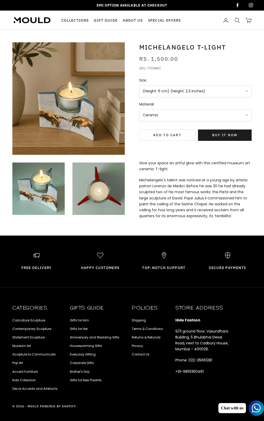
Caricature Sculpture (28, 320)
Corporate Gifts (82, 363)
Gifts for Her (79, 329)
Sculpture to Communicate (33, 354)
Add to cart (167, 135)
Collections (75, 20)
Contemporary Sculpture (31, 329)
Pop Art (17, 363)
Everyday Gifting (83, 354)
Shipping (139, 320)
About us (133, 20)
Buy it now (224, 135)
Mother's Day (80, 371)
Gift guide (106, 20)
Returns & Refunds (146, 337)
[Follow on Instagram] (250, 5)
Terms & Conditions (147, 329)
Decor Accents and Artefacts (34, 388)
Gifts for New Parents (86, 380)
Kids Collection (24, 380)
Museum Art (21, 346)
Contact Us (141, 354)
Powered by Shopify (58, 406)
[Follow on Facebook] (237, 5)
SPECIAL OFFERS (164, 20)
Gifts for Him (79, 320)
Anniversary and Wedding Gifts (94, 337)
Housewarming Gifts (86, 346)
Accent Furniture (25, 371)
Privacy (137, 346)
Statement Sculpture (28, 337)
